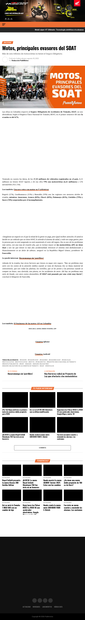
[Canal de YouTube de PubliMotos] (50, 600)
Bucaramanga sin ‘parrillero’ (31, 258)
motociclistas (21, 362)
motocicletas (8, 362)
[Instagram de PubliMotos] (40, 600)
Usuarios (39, 341)
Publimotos (41, 362)
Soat (42, 366)
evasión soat (34, 360)
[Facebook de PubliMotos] (34, 600)
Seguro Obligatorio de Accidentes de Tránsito (21, 366)
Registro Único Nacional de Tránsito (62, 362)
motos (31, 362)
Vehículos (50, 366)
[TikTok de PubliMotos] (45, 600)
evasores (44, 360)
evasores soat (55, 360)
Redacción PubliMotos (20, 60)
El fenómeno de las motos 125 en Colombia (32, 323)
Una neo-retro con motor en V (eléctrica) (31, 189)
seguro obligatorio (41, 364)
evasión (24, 360)
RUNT (22, 364)
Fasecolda (67, 360)
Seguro (29, 364)
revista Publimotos (10, 364)
